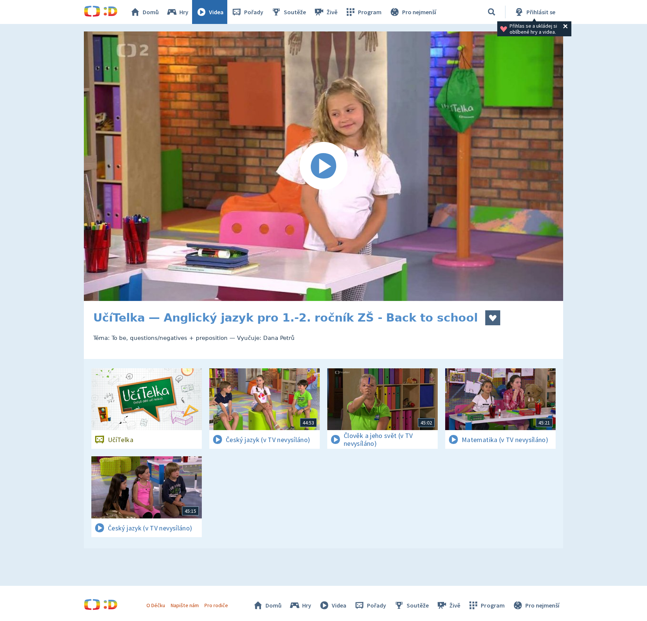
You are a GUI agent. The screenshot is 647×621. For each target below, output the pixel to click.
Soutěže (295, 12)
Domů (151, 12)
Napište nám (184, 605)
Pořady (253, 12)
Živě (331, 12)
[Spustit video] (323, 166)
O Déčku (155, 605)
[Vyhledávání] (491, 12)
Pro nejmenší (419, 12)
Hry (183, 12)
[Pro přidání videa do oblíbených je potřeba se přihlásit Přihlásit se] (492, 317)
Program (370, 12)
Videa (216, 12)
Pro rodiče (216, 605)
